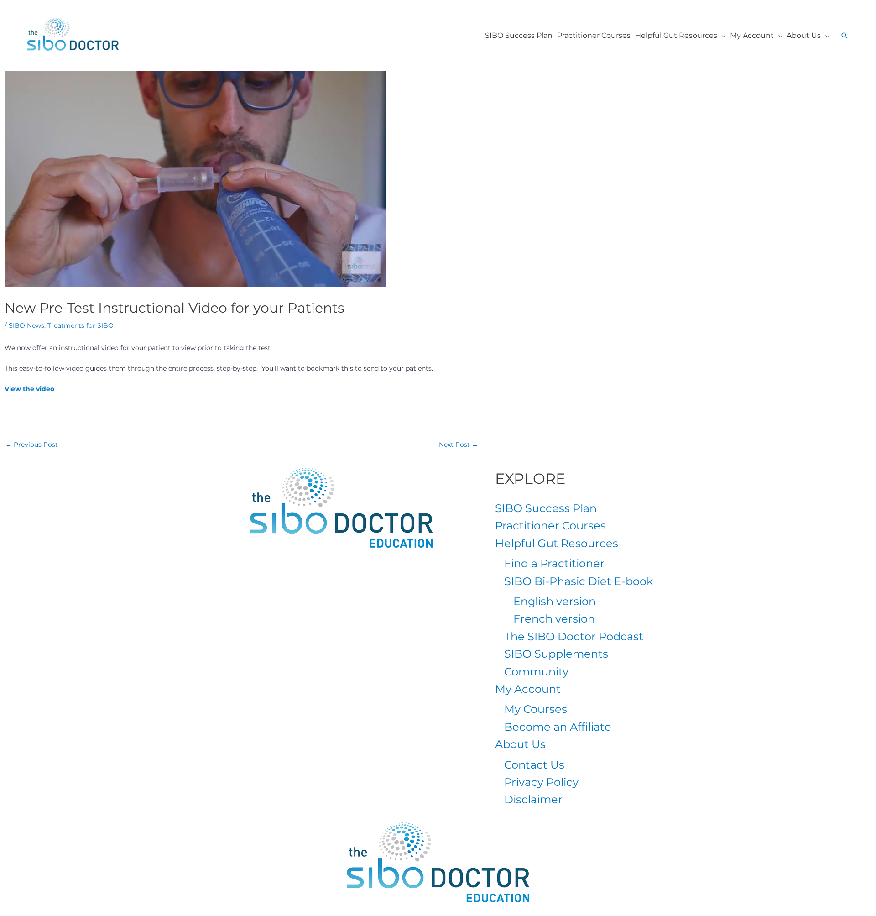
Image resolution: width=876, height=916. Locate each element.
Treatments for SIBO (80, 325)
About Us (520, 744)
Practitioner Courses (550, 525)
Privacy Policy (541, 782)
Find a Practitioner (554, 563)
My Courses (535, 709)
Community (536, 671)
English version (554, 601)
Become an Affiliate (557, 726)
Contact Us (534, 764)
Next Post (458, 444)
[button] (721, 36)
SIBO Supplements (556, 653)
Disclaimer (533, 799)
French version (554, 618)
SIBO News (26, 325)
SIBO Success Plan (546, 508)
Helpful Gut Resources (556, 543)
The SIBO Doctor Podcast (573, 636)
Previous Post (31, 444)
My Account (528, 689)
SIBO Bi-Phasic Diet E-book (578, 581)
